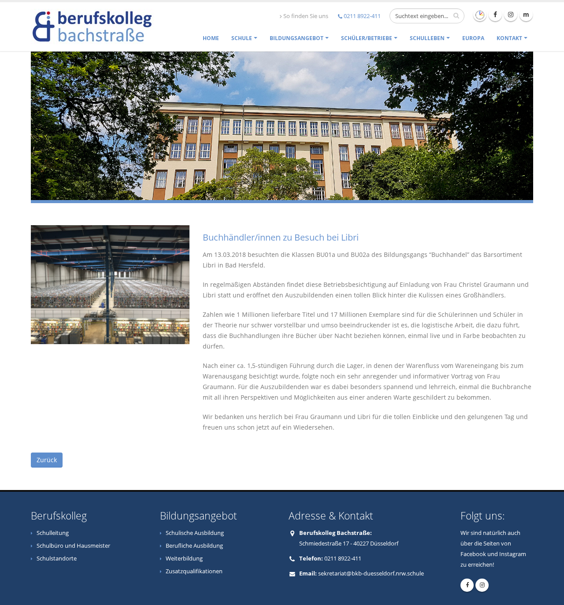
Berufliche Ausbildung (194, 545)
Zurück (47, 460)
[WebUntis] (479, 14)
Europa (473, 38)
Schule (241, 38)
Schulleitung (53, 533)
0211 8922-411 (362, 16)
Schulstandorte (57, 558)
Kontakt (509, 38)
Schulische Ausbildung (195, 533)
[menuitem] (211, 38)
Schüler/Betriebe (366, 38)
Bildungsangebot (296, 38)
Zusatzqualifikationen (194, 571)
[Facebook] (495, 14)
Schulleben (427, 38)
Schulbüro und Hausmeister (73, 545)
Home (211, 38)
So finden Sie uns (305, 16)
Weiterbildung (184, 558)
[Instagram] (510, 14)
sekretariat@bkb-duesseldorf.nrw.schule (371, 573)
